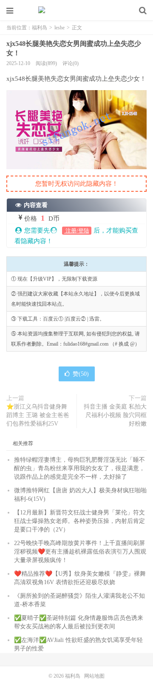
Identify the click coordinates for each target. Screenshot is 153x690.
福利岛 (76, 10)
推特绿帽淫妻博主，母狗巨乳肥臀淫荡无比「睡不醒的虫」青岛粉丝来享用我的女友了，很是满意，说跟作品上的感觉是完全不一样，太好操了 (79, 468)
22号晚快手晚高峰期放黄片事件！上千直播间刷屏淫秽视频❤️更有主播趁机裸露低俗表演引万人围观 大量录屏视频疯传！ (80, 551)
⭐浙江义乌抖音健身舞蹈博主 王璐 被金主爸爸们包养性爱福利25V (37, 415)
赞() (81, 374)
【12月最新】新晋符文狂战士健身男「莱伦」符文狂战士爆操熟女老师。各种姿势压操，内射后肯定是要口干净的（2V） (79, 521)
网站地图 (94, 676)
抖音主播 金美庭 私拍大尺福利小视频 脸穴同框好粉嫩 (115, 415)
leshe (59, 28)
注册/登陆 (76, 230)
